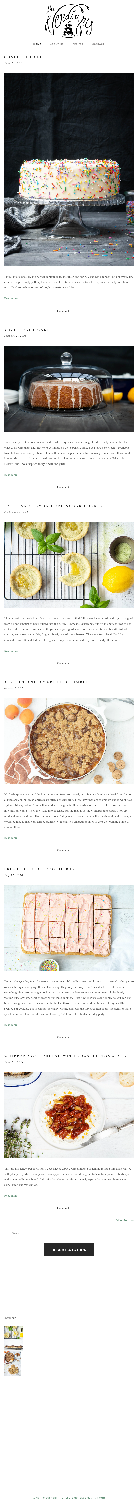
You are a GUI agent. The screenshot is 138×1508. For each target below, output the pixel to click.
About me (57, 44)
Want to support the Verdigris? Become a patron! (69, 1498)
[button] (13, 1332)
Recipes (78, 44)
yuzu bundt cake (27, 329)
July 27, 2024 (13, 875)
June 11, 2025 (14, 63)
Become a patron (69, 1249)
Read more (11, 298)
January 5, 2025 (15, 335)
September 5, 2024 (17, 511)
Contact (98, 44)
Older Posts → (125, 1220)
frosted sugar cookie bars (41, 869)
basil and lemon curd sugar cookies (55, 506)
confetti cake (23, 57)
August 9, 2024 (14, 688)
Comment (63, 311)
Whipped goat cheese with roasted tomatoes (65, 1056)
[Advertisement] (14, 1402)
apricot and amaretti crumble (46, 682)
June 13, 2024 (14, 1062)
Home (37, 44)
